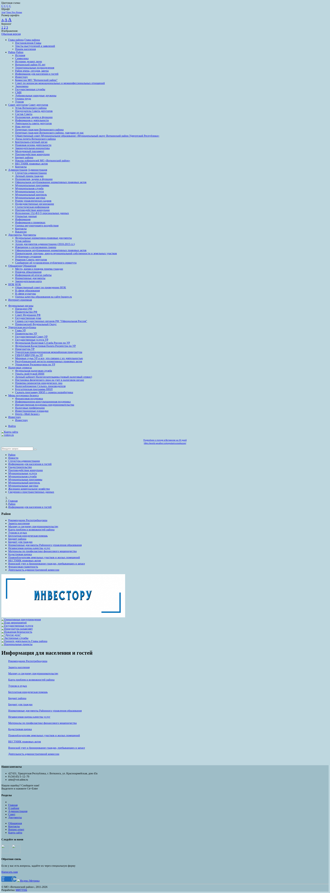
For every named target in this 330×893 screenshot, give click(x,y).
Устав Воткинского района (31, 107)
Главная (13, 500)
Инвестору (21, 76)
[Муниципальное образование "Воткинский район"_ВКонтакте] (5, 852)
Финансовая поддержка (29, 398)
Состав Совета (23, 114)
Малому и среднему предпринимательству (33, 526)
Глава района (16, 39)
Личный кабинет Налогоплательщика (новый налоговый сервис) (53, 376)
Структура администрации (31, 172)
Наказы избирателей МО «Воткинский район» (42, 160)
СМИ (18, 92)
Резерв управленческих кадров (33, 200)
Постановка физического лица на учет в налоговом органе (49, 379)
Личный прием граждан (29, 176)
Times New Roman (14, 12)
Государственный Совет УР (31, 336)
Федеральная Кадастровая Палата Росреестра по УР (45, 345)
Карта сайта (15, 832)
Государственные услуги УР (31, 339)
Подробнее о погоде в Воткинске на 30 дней (165, 440)
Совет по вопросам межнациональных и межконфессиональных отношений (60, 83)
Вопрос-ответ (16, 829)
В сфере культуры (25, 293)
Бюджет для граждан (20, 541)
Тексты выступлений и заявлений (35, 46)
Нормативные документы (30, 278)
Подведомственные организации (34, 203)
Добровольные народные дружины (35, 95)
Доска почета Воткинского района (35, 138)
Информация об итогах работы (33, 275)
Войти (12, 426)
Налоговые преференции (30, 407)
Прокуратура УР (25, 349)
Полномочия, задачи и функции (34, 117)
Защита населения (19, 523)
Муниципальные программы (32, 185)
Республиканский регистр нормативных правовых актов (48, 361)
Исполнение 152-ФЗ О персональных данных (42, 213)
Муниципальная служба (29, 188)
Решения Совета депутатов (31, 259)
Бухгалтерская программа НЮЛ (34, 389)
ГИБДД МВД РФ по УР (29, 355)
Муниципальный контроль (31, 194)
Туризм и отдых (17, 532)
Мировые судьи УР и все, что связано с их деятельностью (49, 358)
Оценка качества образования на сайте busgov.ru (43, 296)
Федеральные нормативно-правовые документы (43, 237)
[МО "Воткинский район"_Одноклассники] (16, 852)
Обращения (15, 265)
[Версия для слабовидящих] (20, 432)
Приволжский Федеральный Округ (36, 324)
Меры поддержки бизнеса (23, 395)
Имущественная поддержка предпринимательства (44, 404)
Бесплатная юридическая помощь (28, 535)
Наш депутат (22, 126)
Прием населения (25, 49)
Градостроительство (20, 467)
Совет (11, 814)
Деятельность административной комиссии (33, 569)
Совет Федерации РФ (28, 314)
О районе (13, 808)
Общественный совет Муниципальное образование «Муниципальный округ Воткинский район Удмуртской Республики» (87, 135)
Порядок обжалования (28, 271)
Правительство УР (26, 333)
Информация (22, 219)
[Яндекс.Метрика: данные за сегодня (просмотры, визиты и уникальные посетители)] (28, 880)
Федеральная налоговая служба (33, 370)
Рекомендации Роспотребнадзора (27, 520)
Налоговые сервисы (20, 367)
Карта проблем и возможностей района (31, 529)
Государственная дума (28, 318)
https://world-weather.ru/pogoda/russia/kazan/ (165, 443)
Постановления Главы (28, 42)
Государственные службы (30, 89)
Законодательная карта (28, 281)
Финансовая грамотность (23, 566)
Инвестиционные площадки (31, 410)
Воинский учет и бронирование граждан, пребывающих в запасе (46, 563)
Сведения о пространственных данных (31, 491)
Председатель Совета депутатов (34, 111)
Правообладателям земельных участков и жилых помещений (44, 557)
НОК (11, 284)
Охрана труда (23, 98)
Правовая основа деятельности (33, 145)
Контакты (21, 166)
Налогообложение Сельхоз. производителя (40, 386)
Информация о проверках (30, 222)
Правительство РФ (26, 311)
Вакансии (21, 231)
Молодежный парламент (29, 151)
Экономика (21, 86)
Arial (3, 12)
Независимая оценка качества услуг (29, 548)
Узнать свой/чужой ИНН (29, 373)
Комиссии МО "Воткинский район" (36, 80)
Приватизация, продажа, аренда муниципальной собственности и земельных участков (66, 253)
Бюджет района (24, 157)
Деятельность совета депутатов (33, 123)
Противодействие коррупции (32, 154)
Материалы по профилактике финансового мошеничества (42, 551)
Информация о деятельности (32, 120)
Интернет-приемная (20, 299)
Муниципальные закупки (30, 197)
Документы (15, 234)
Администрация (17, 169)
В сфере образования (27, 290)
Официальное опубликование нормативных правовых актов (50, 182)
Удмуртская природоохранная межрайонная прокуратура (48, 352)
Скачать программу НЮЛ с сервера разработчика (44, 392)
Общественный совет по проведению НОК (40, 287)
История (20, 55)
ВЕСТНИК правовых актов (31, 163)
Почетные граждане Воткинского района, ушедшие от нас (49, 132)
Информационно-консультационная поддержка (43, 401)
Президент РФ (23, 308)
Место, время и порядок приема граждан (39, 268)
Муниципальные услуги (29, 191)
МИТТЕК (21, 890)
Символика (22, 58)
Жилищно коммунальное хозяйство (29, 488)
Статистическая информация (32, 206)
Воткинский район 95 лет (30, 64)
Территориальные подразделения (34, 67)
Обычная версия (11, 34)
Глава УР (20, 330)
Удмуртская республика (22, 327)
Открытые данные (26, 216)
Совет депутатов (18, 104)
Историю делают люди (28, 61)
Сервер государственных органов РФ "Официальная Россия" (51, 321)
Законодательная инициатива (32, 148)
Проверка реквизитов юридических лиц (38, 383)
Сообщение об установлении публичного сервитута (45, 262)
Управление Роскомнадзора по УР (35, 364)
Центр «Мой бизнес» (27, 414)
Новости (13, 457)
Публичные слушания (28, 256)
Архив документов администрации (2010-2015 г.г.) (45, 244)
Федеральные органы (20, 305)
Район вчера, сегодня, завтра (32, 70)
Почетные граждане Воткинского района (39, 129)
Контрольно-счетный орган (31, 141)
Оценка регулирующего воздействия (36, 225)
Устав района (23, 241)
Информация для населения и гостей (36, 73)
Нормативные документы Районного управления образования (45, 545)
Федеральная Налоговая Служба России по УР (42, 342)
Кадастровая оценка (20, 554)
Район (11, 52)
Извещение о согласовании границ (35, 247)
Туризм (19, 101)
